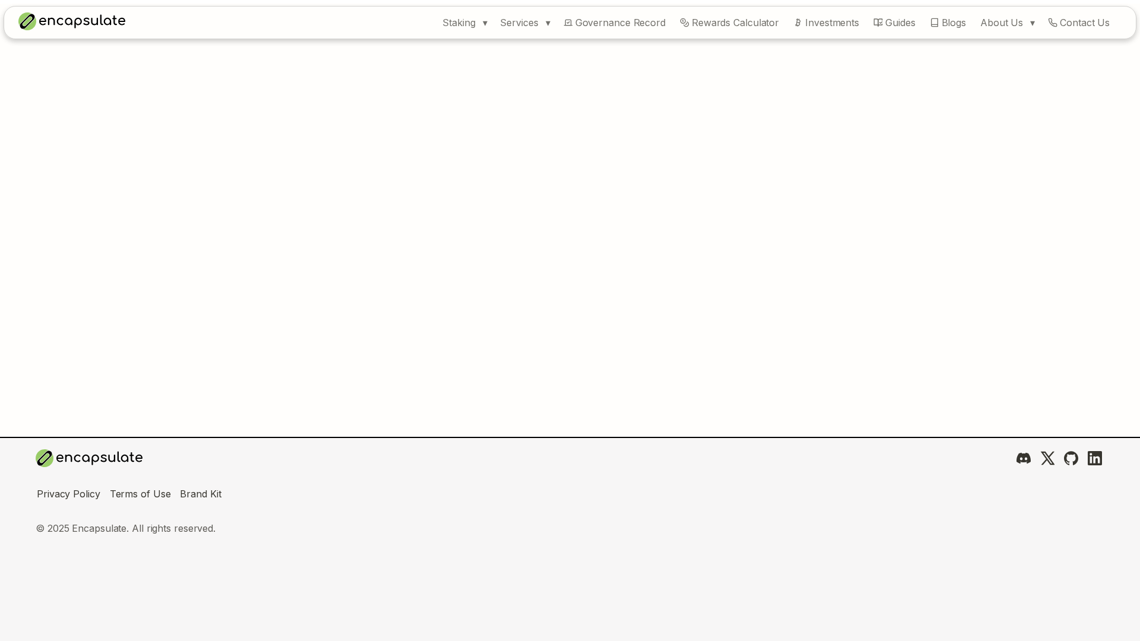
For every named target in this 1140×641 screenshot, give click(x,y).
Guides (900, 22)
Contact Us (1085, 22)
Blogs (954, 22)
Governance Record (620, 22)
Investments (832, 22)
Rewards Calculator (735, 22)
